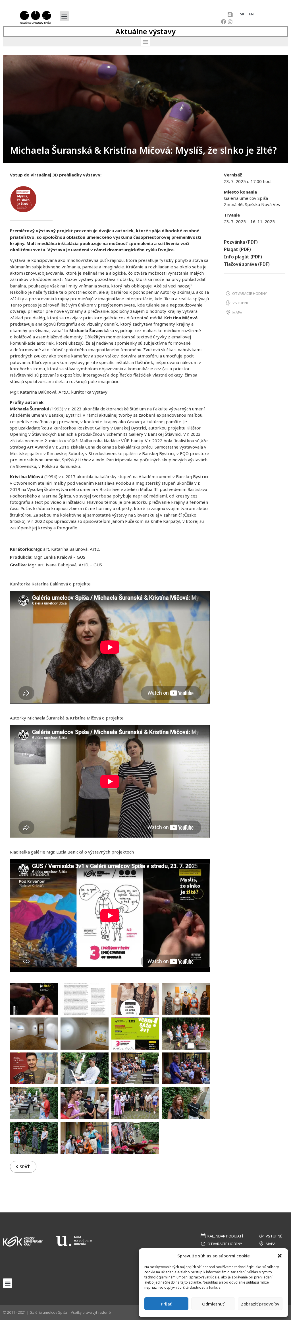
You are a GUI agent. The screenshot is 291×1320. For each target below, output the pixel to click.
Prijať (166, 1304)
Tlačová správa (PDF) (247, 264)
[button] (279, 1256)
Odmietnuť (213, 1304)
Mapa (237, 312)
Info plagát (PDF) (243, 257)
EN (251, 14)
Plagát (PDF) (237, 249)
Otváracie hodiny (249, 293)
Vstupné (240, 302)
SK (242, 14)
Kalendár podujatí (225, 1236)
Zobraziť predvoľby (260, 1304)
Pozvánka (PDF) (241, 242)
